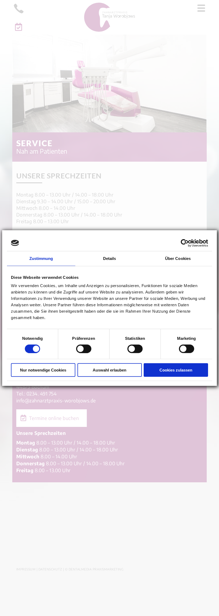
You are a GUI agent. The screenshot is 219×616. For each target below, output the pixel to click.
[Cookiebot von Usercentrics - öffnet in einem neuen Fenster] (184, 243)
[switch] (83, 348)
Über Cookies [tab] (178, 258)
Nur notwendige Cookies (43, 370)
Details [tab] (109, 258)
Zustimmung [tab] (41, 258)
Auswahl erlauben (109, 370)
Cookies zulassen (175, 370)
